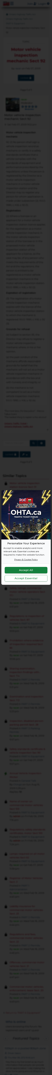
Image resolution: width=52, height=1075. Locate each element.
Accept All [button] (26, 570)
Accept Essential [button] (26, 578)
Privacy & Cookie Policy (26, 560)
